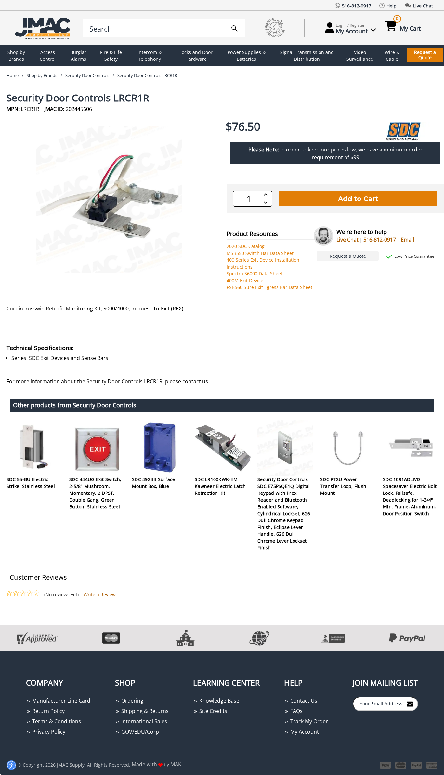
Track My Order (308, 721)
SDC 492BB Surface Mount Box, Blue (153, 482)
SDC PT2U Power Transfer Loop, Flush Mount (343, 486)
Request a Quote (425, 55)
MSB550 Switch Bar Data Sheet (260, 253)
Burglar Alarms (78, 55)
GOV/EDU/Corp (139, 731)
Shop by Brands (16, 55)
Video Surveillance (359, 55)
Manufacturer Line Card (60, 700)
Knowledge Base (218, 700)
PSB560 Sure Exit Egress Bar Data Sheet (269, 287)
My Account (304, 731)
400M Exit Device (245, 280)
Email (407, 239)
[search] (234, 27)
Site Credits (212, 711)
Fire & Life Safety (111, 55)
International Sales (143, 721)
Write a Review (100, 594)
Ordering (131, 700)
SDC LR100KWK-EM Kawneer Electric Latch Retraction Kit (220, 486)
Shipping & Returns (144, 711)
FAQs (296, 711)
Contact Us (303, 700)
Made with (145, 764)
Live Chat (347, 239)
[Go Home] (43, 28)
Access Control (48, 55)
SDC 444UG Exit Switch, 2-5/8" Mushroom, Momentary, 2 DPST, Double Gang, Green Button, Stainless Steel (95, 493)
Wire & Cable (392, 55)
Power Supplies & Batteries (247, 55)
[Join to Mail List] (410, 703)
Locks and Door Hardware (196, 55)
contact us (195, 381)
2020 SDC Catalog (246, 246)
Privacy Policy (48, 731)
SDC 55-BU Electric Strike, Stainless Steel (31, 482)
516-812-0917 (379, 239)
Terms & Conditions (56, 721)
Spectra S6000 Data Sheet (254, 273)
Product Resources (252, 234)
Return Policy (48, 711)
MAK (175, 764)
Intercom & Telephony (149, 55)
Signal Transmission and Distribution (307, 55)
